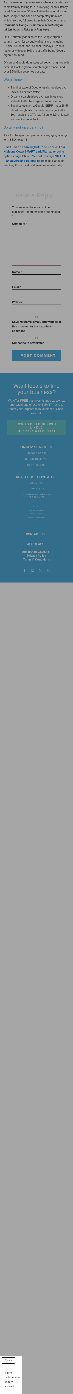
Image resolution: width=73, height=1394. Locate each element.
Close (8, 1360)
